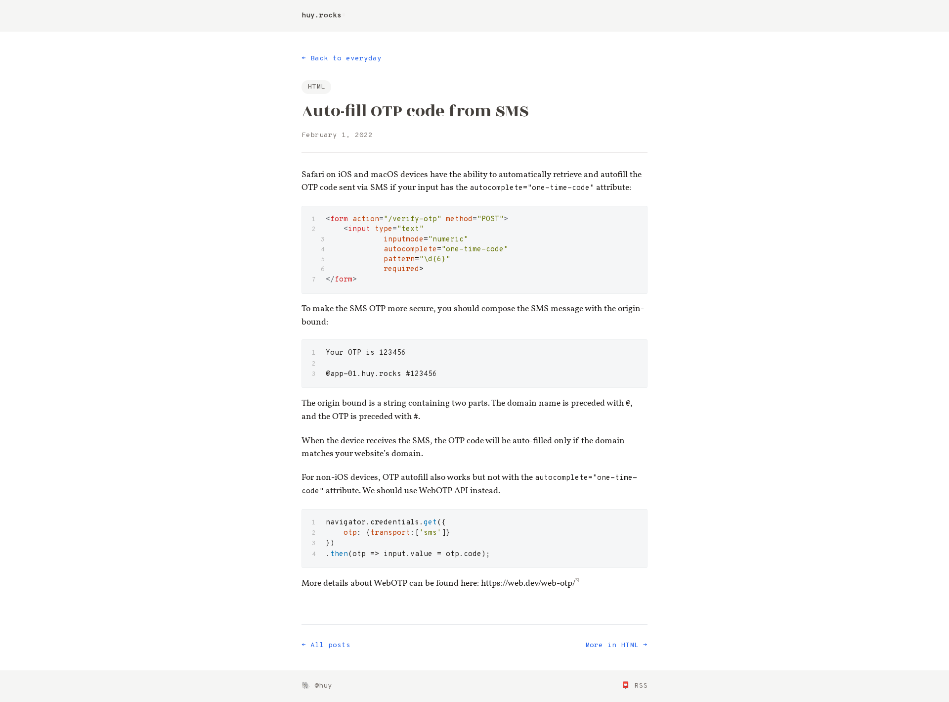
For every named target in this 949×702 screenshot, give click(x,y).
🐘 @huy (317, 686)
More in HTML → (616, 645)
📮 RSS (634, 686)
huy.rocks (322, 15)
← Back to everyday (342, 58)
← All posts (326, 645)
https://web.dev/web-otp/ (528, 583)
